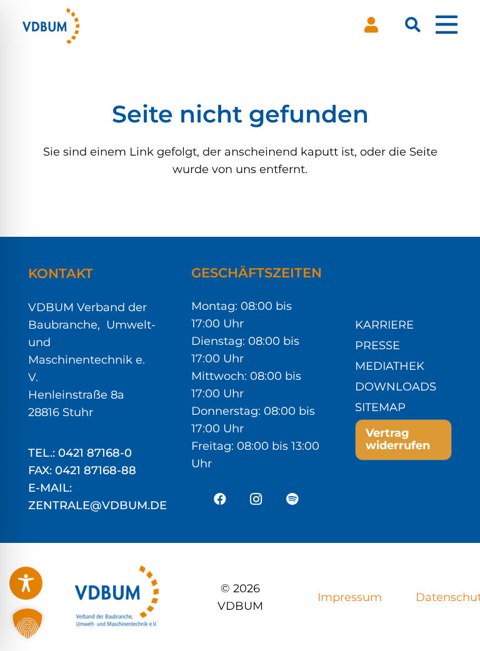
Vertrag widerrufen (398, 439)
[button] (413, 25)
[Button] (371, 25)
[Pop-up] (447, 25)
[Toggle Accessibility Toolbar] (26, 583)
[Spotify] (292, 499)
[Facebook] (220, 499)
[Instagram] (256, 499)
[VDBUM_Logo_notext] (50, 25)
